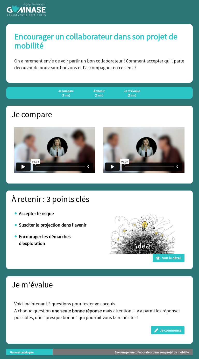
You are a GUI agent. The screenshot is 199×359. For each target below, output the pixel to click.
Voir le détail (171, 258)
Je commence (169, 330)
